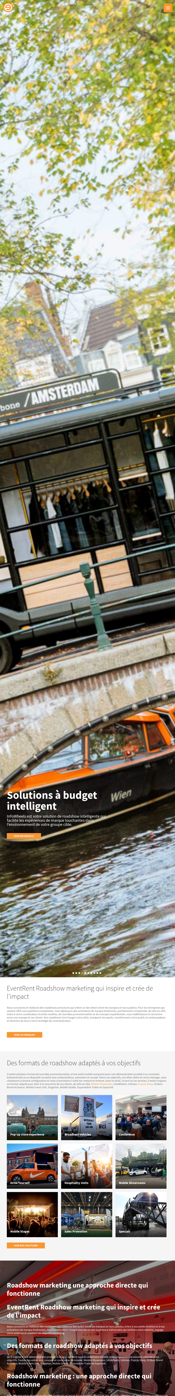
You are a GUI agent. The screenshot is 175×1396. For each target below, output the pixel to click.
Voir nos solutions (26, 1245)
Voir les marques (24, 1034)
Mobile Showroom (101, 1084)
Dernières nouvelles (27, 836)
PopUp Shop (145, 1084)
